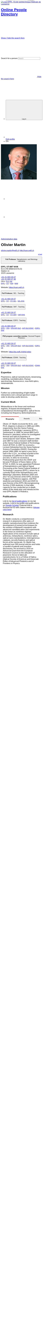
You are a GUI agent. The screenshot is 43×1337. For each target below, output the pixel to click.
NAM (16, 283)
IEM (11, 283)
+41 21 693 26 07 (8, 277)
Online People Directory (14, 12)
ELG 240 (9, 281)
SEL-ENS (21, 301)
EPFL (3, 283)
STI (7, 283)
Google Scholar (12, 505)
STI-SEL (13, 301)
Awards (27, 419)
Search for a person (9, 58)
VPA (7, 328)
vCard (40, 254)
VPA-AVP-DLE (16, 328)
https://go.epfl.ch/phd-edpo (20, 352)
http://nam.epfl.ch (27, 251)
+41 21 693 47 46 (8, 279)
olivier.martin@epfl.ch (10, 251)
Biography (10, 419)
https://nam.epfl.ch (16, 287)
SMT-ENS (21, 315)
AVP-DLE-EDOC (28, 328)
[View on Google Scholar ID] (24, 217)
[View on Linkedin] (24, 199)
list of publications (19, 501)
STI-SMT (13, 315)
